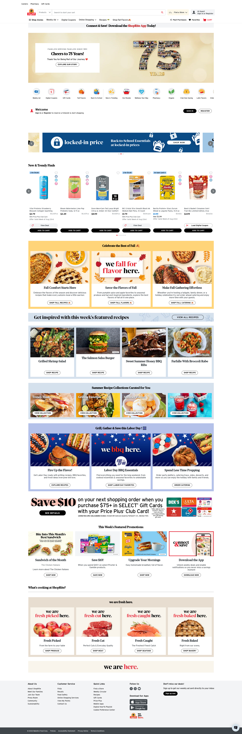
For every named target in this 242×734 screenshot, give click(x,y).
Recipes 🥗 (104, 20)
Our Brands (126, 98)
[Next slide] (210, 143)
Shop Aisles (37, 20)
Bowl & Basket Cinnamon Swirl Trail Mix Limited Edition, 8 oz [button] (196, 209)
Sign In (190, 111)
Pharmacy (35, 4)
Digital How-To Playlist (103, 707)
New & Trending (111, 98)
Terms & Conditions (97, 731)
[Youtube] (139, 689)
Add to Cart (44, 230)
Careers (24, 4)
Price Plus (98, 701)
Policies (53, 731)
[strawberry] (190, 405)
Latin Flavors (201, 98)
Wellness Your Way (141, 98)
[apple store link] (138, 704)
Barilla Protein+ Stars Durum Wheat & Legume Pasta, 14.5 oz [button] (166, 209)
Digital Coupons (69, 20)
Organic (171, 98)
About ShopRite (34, 689)
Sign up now (170, 693)
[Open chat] (235, 727)
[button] (186, 11)
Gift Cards (45, 4)
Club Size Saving (186, 98)
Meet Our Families (35, 692)
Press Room (33, 698)
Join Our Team (34, 695)
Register (205, 111)
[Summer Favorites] (144, 405)
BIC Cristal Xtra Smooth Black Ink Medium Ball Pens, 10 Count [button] (136, 209)
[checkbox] (56, 173)
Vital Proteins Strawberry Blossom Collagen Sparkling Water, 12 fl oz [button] (40, 209)
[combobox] (45, 12)
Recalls (60, 692)
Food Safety (62, 695)
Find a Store (99, 689)
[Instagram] (135, 689)
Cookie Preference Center (104, 710)
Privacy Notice (83, 731)
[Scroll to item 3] (123, 154)
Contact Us (62, 704)
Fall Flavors (81, 98)
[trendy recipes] (52, 405)
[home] (32, 12)
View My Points (63, 701)
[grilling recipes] (98, 405)
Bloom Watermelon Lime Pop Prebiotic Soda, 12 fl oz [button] (72, 209)
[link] (178, 20)
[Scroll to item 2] (121, 154)
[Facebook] (131, 689)
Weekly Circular (100, 692)
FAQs (59, 689)
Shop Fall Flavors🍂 (122, 20)
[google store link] (138, 709)
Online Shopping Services (68, 698)
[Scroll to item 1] (119, 154)
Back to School (96, 98)
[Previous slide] (31, 143)
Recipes (97, 695)
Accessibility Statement (66, 731)
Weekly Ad (36, 98)
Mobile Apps (99, 704)
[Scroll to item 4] (123, 235)
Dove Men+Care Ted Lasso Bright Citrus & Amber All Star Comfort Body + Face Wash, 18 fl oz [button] (105, 209)
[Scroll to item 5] (125, 235)
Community (32, 701)
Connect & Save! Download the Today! (121, 25)
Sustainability (33, 704)
